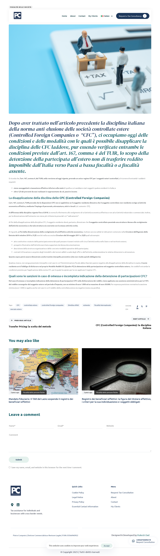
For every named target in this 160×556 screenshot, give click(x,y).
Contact (81, 16)
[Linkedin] (18, 504)
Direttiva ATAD (73, 305)
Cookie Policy (78, 492)
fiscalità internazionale (102, 305)
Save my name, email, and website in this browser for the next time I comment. (46, 467)
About (73, 16)
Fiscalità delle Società (20, 7)
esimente (86, 305)
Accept (107, 545)
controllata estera (30, 305)
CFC (18, 305)
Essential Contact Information (85, 506)
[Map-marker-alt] (12, 504)
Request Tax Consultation (122, 492)
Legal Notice (77, 497)
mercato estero (16, 309)
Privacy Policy (78, 501)
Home (64, 16)
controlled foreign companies (53, 305)
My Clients (93, 16)
